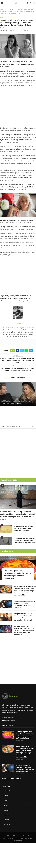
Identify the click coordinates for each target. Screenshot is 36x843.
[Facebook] (27, 3)
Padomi (6, 810)
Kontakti (15, 835)
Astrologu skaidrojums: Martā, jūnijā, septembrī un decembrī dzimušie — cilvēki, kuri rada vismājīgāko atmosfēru (25, 630)
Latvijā (6, 805)
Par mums (8, 835)
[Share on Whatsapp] (26, 350)
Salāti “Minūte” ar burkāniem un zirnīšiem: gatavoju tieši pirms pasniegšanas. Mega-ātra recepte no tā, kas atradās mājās (25, 590)
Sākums (2, 9)
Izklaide (6, 800)
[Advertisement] (18, 107)
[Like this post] (13, 350)
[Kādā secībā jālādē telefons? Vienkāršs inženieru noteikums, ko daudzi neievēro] (6, 604)
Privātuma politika (25, 835)
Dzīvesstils (7, 791)
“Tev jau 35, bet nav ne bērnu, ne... (15, 403)
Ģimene (11, 9)
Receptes (7, 820)
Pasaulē (6, 815)
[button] (1, 395)
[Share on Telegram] (31, 350)
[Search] (30, 3)
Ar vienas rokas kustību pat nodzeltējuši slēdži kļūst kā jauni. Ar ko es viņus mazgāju (25, 540)
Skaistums (7, 824)
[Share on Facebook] (17, 350)
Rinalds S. (4, 30)
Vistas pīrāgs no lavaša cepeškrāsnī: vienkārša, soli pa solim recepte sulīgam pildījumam (17, 575)
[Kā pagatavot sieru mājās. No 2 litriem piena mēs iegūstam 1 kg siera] (6, 529)
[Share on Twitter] (22, 350)
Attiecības (7, 786)
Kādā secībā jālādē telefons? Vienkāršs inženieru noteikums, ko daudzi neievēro (25, 604)
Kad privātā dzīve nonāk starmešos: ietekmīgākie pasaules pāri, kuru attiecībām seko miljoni (23, 617)
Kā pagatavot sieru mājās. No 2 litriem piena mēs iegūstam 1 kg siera (24, 528)
